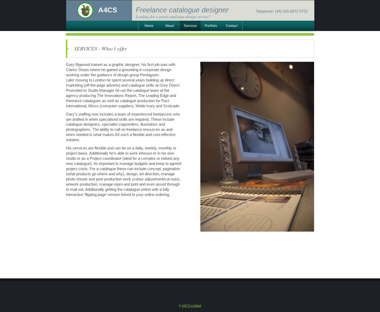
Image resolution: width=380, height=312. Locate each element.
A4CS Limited (191, 306)
